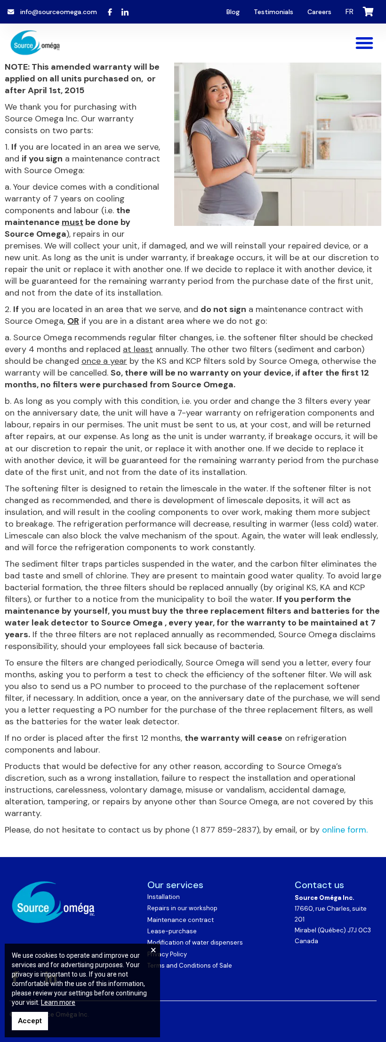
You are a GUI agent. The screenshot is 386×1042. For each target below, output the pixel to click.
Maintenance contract (180, 920)
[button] (364, 43)
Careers (319, 12)
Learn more (58, 1002)
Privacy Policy (167, 954)
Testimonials (273, 12)
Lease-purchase (172, 931)
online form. (345, 829)
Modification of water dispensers (195, 942)
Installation (163, 897)
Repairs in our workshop (182, 908)
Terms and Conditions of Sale (189, 966)
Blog (233, 12)
